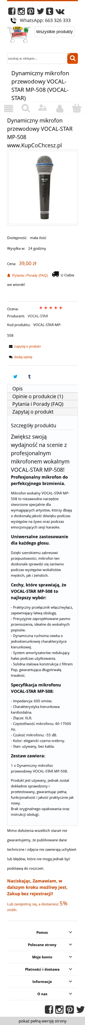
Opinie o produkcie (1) (37, 396)
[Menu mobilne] (8, 108)
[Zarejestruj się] (59, 108)
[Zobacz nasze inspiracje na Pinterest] (30, 12)
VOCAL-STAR (38, 316)
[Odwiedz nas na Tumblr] (49, 12)
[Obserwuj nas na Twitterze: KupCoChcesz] (40, 12)
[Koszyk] (76, 108)
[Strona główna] (19, 35)
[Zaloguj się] (42, 107)
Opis (17, 388)
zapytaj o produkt (27, 346)
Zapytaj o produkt (32, 411)
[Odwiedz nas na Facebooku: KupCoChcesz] (11, 12)
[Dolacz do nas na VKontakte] (59, 12)
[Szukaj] (72, 58)
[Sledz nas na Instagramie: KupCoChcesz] (21, 12)
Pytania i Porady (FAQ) (29, 275)
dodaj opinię (23, 357)
